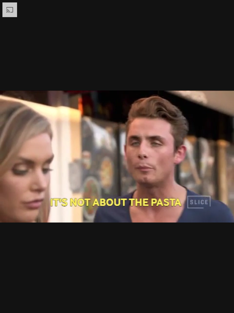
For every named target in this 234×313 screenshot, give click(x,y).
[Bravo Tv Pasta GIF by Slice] (117, 156)
